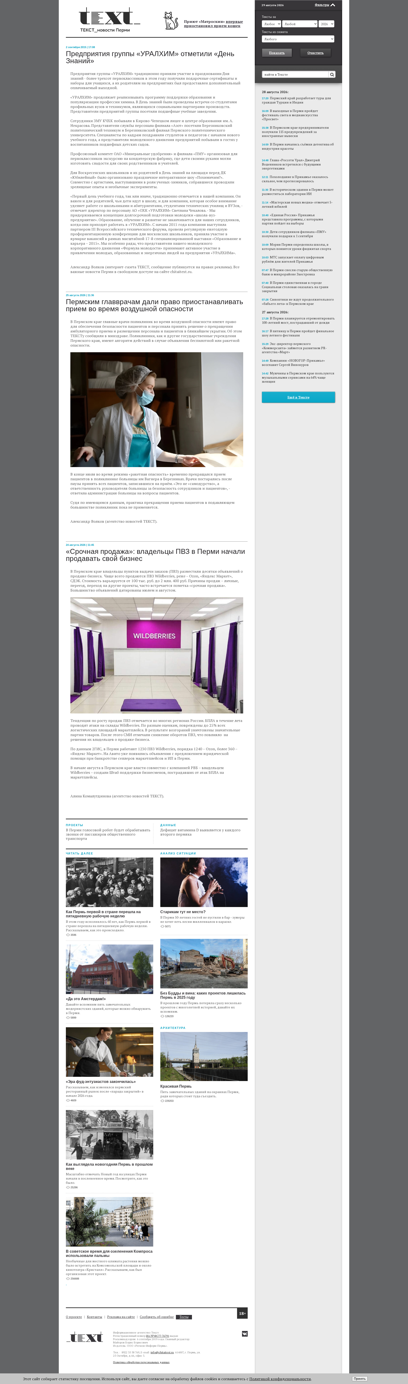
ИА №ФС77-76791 (157, 1336)
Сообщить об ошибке (157, 1316)
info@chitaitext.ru (162, 1352)
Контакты (94, 1316)
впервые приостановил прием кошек (213, 23)
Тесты (183, 1317)
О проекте (74, 1316)
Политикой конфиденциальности (280, 1378)
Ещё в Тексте (299, 397)
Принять (360, 1378)
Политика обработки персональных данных (141, 1362)
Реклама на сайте (121, 1316)
